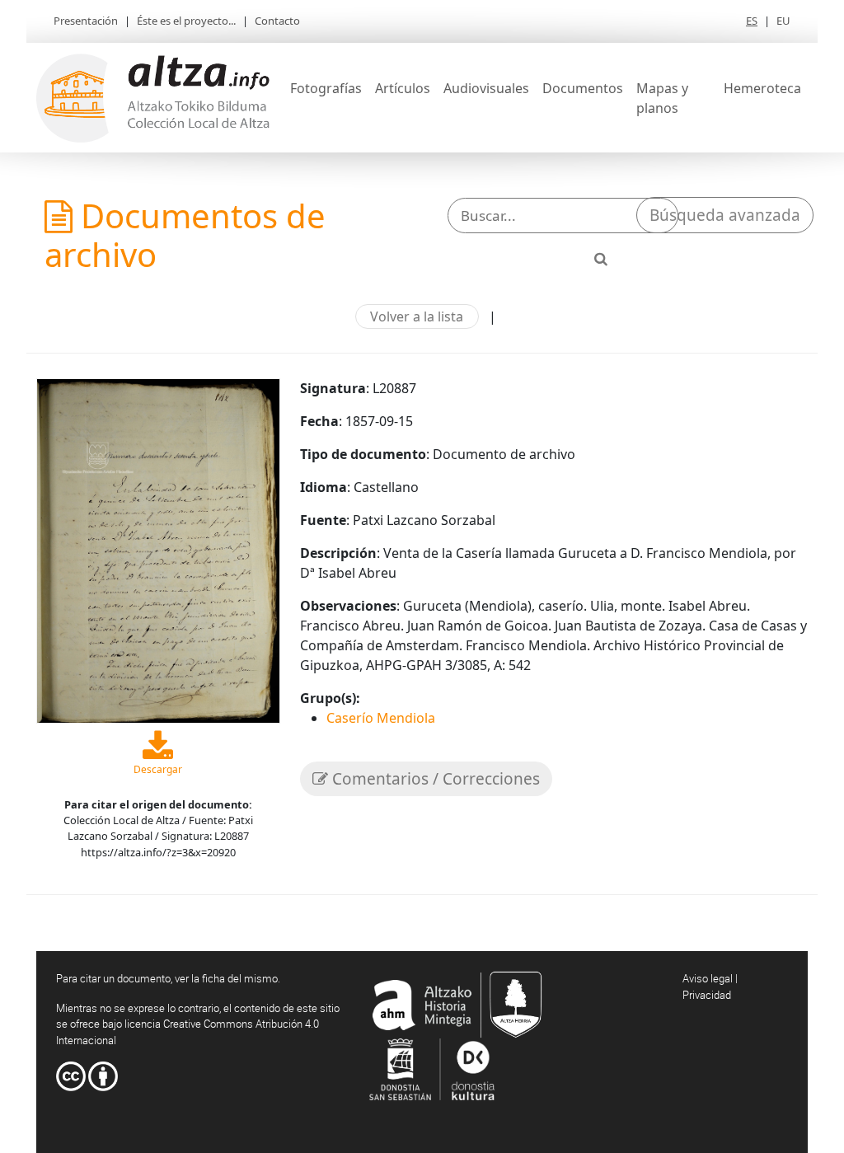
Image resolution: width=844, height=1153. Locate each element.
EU (783, 20)
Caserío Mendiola (380, 718)
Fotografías (326, 88)
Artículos (402, 88)
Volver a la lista (416, 316)
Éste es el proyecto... (186, 20)
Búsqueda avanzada (724, 215)
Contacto (277, 20)
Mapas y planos (662, 98)
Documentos (582, 88)
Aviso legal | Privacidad (710, 986)
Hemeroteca (762, 88)
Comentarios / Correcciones (434, 779)
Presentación (86, 20)
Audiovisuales (486, 88)
